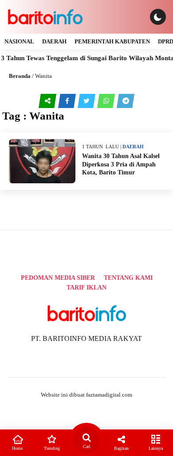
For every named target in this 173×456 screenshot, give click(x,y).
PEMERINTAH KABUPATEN (112, 41)
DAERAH (54, 41)
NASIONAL (19, 41)
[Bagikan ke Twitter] (87, 100)
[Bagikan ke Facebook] (68, 100)
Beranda (20, 76)
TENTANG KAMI (128, 277)
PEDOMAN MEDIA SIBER (58, 277)
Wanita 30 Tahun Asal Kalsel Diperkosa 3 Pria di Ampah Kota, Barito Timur (121, 164)
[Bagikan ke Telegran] (125, 100)
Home (17, 448)
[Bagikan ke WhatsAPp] (107, 100)
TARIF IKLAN (86, 287)
